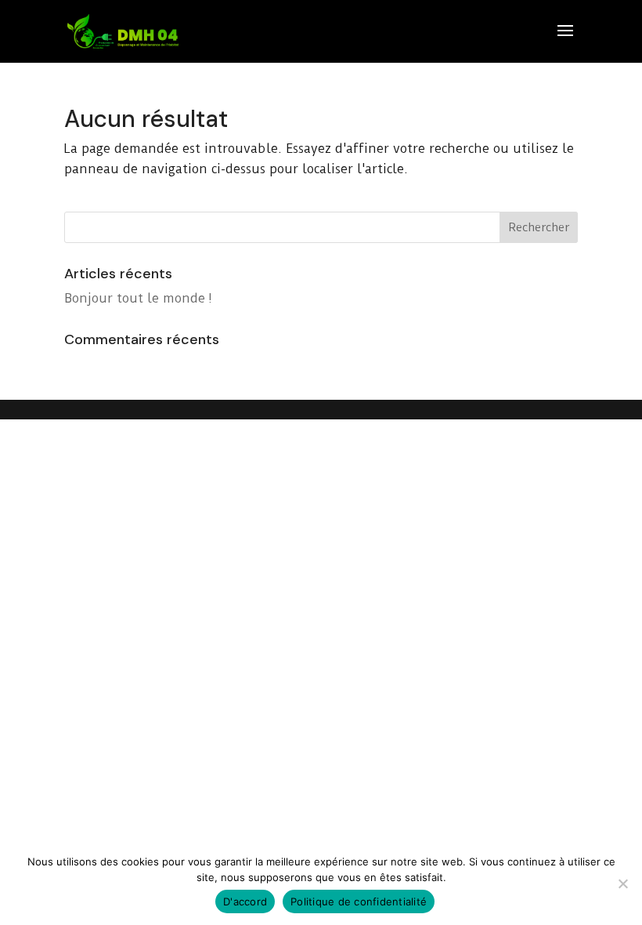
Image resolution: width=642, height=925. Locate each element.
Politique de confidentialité (358, 901)
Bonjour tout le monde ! (138, 298)
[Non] (622, 883)
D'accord (245, 901)
